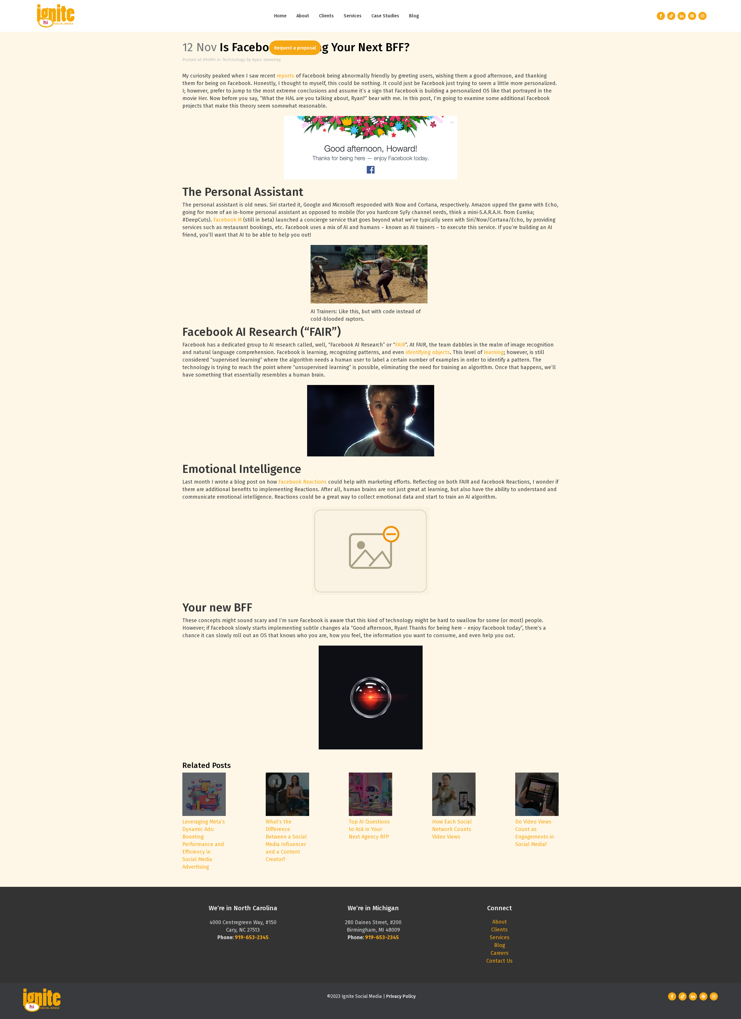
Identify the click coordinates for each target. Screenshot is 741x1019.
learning (494, 352)
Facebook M (227, 220)
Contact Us (499, 961)
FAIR (400, 345)
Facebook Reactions (302, 482)
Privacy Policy (401, 996)
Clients (499, 929)
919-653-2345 (382, 937)
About (499, 922)
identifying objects (428, 352)
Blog (499, 945)
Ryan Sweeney (266, 59)
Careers (500, 953)
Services (499, 937)
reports (285, 76)
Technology (233, 59)
